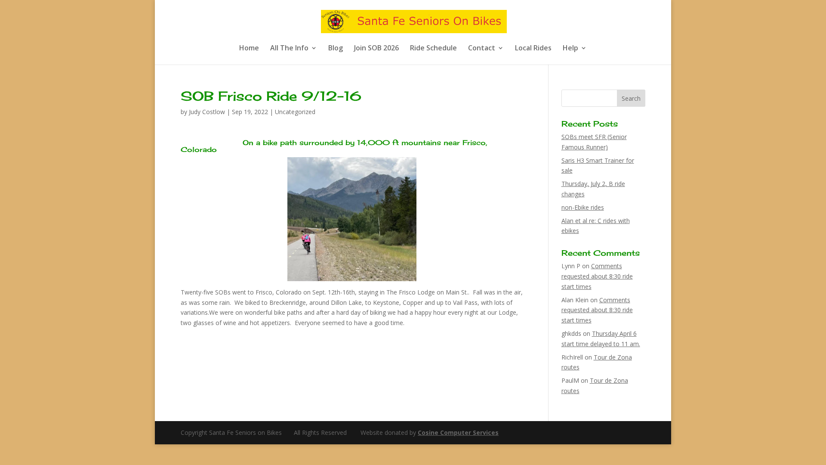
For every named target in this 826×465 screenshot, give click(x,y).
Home (249, 49)
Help (570, 49)
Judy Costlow (207, 112)
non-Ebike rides (582, 207)
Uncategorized (295, 112)
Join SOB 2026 (376, 49)
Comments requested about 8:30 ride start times (597, 276)
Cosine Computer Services (458, 432)
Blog (335, 49)
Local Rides (533, 49)
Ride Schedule (433, 49)
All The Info (289, 49)
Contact (481, 49)
